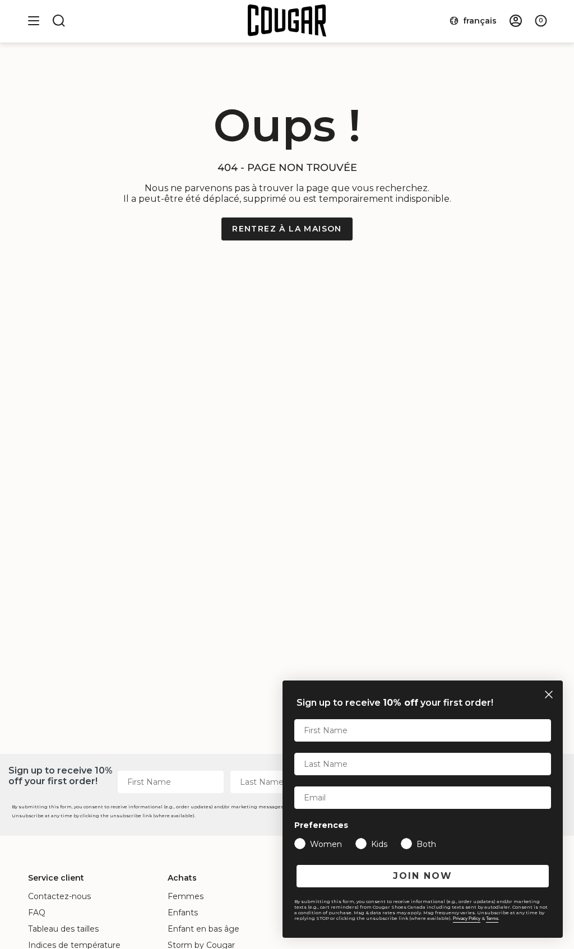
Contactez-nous (59, 896)
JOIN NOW (422, 876)
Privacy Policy (466, 918)
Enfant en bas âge (203, 929)
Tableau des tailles (63, 929)
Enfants (183, 913)
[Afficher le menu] (33, 20)
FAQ (36, 913)
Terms (492, 918)
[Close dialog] (548, 694)
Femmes (185, 896)
